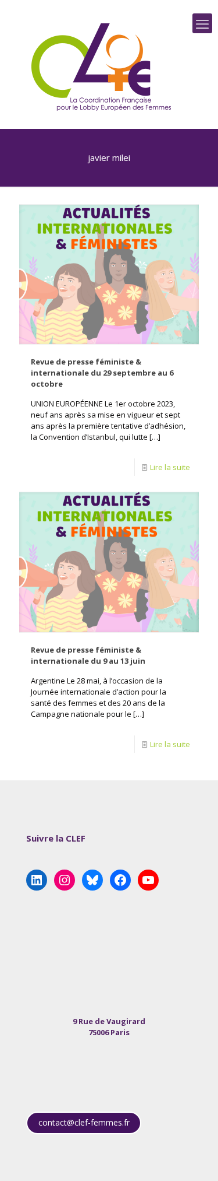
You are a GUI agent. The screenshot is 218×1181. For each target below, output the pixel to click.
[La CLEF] (101, 67)
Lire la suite (170, 467)
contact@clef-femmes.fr (84, 1122)
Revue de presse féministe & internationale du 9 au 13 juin (88, 655)
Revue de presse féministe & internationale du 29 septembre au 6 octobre (102, 372)
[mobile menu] (202, 23)
